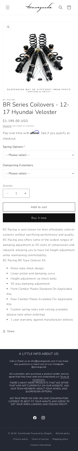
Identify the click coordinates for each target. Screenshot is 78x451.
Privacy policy (20, 439)
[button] (7, 7)
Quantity (8, 185)
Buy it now (39, 218)
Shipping (7, 126)
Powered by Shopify (41, 433)
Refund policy (63, 433)
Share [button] (11, 331)
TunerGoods (24, 433)
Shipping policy (60, 439)
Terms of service (40, 439)
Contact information (40, 445)
